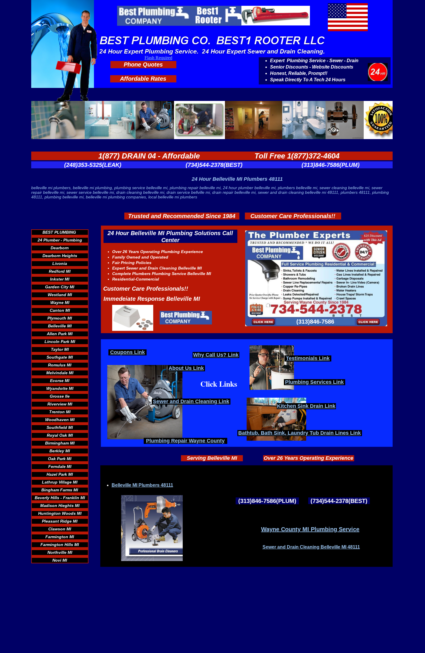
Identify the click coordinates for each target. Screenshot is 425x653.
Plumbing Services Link (314, 382)
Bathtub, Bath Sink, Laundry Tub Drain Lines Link (299, 433)
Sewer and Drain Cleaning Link (191, 401)
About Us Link (186, 368)
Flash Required (158, 57)
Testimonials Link (308, 358)
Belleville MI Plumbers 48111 (142, 485)
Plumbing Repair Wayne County (185, 441)
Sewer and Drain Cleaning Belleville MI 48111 (311, 547)
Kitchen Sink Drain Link (306, 406)
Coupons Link (127, 352)
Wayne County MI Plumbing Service (310, 529)
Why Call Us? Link (216, 355)
